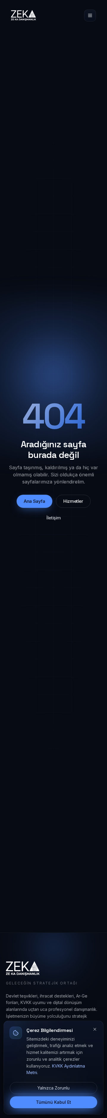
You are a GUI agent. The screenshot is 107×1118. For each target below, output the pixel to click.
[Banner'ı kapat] (95, 1029)
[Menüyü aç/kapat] (90, 15)
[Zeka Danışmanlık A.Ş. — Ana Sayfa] (23, 15)
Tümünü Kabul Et (53, 1102)
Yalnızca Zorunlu (53, 1087)
